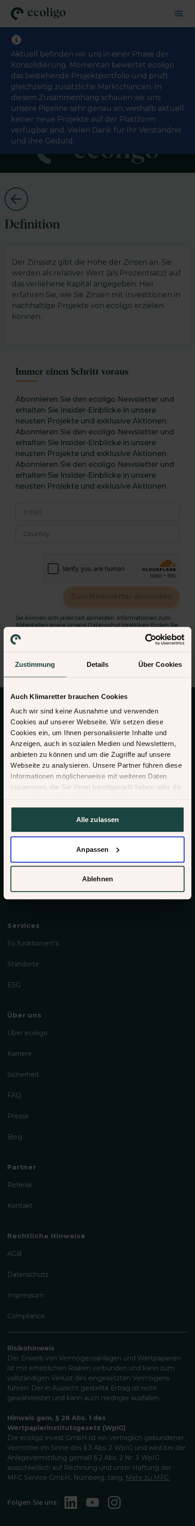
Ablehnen (97, 879)
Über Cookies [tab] (160, 664)
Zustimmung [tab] (35, 664)
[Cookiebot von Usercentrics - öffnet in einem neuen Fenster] (145, 639)
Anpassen (92, 849)
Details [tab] (98, 664)
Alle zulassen (97, 819)
